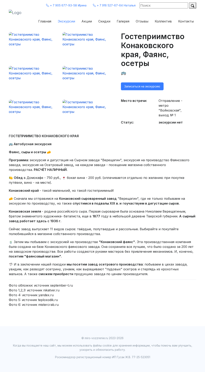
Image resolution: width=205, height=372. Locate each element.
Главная (44, 21)
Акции (86, 21)
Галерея (123, 21)
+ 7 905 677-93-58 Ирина (67, 5)
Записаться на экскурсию (142, 86)
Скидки (104, 21)
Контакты (186, 21)
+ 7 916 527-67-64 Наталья (116, 5)
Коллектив (163, 21)
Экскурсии (66, 21)
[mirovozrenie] (21, 12)
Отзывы (142, 21)
